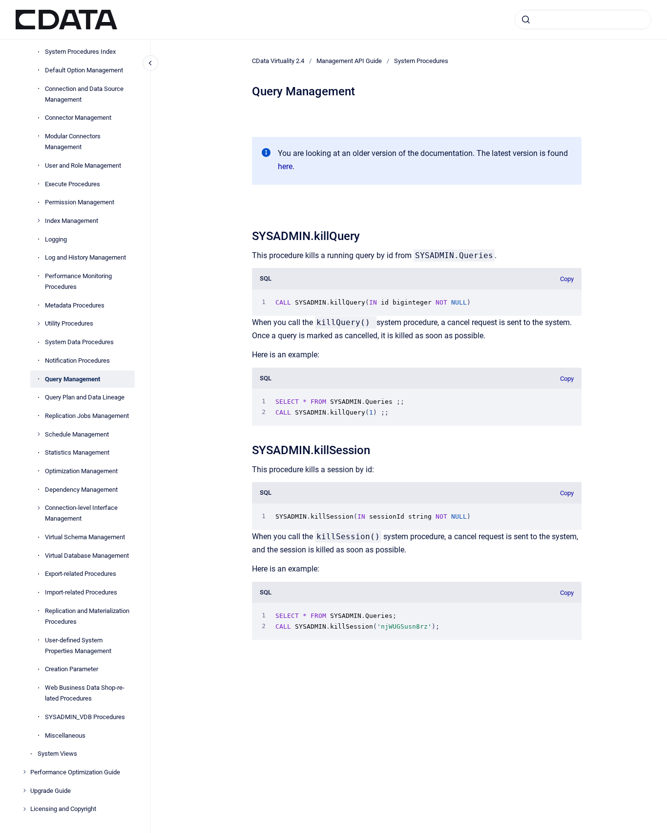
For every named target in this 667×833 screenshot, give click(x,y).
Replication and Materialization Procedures (87, 616)
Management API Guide (349, 61)
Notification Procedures (77, 360)
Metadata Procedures (74, 304)
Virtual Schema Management (85, 537)
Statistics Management (77, 452)
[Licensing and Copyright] (24, 809)
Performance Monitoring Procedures (78, 281)
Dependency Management (81, 489)
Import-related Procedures (81, 592)
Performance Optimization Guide (75, 772)
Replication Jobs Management (87, 415)
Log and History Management (85, 257)
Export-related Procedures (80, 573)
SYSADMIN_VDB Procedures (85, 717)
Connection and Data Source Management (84, 94)
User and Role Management (83, 165)
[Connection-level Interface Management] (38, 508)
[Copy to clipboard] (247, 234)
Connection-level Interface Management (81, 513)
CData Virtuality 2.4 (278, 61)
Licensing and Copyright (63, 808)
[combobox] (583, 19)
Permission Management (79, 202)
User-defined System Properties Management (78, 645)
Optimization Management (81, 471)
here (285, 166)
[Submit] (526, 19)
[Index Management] (38, 220)
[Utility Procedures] (38, 324)
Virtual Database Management (87, 555)
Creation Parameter (71, 669)
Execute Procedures (72, 183)
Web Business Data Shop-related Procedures (85, 693)
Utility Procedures (69, 323)
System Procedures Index (80, 51)
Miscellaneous (65, 735)
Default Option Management (84, 70)
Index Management (71, 220)
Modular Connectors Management (73, 141)
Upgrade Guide (50, 790)
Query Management (72, 378)
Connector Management (78, 117)
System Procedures (421, 61)
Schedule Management (77, 434)
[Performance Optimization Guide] (24, 772)
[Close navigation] (150, 63)
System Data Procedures (79, 342)
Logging (56, 238)
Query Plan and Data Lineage (85, 397)
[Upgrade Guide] (24, 790)
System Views (57, 753)
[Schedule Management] (38, 434)
